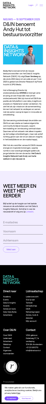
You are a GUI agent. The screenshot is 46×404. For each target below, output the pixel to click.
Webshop (7, 344)
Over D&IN (7, 335)
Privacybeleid (8, 382)
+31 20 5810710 (32, 347)
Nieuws (8, 19)
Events (6, 300)
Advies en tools (9, 309)
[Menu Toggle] (41, 5)
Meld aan (11, 249)
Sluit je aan (30, 300)
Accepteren (11, 398)
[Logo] (9, 5)
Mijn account (31, 321)
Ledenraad (7, 338)
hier (18, 393)
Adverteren (7, 315)
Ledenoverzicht (32, 297)
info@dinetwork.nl (33, 350)
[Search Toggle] (36, 5)
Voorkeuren (26, 398)
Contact (6, 347)
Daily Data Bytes (10, 312)
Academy (7, 297)
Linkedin (29, 211)
